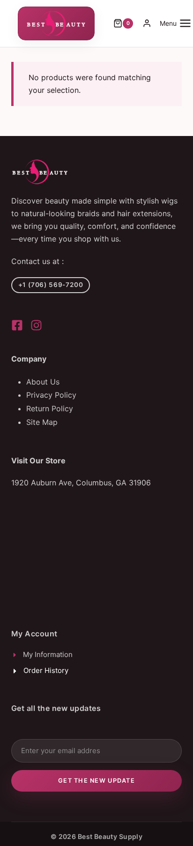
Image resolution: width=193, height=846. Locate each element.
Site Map (42, 422)
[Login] (146, 23)
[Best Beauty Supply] (17, 325)
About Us (42, 381)
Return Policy (49, 408)
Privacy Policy (51, 395)
